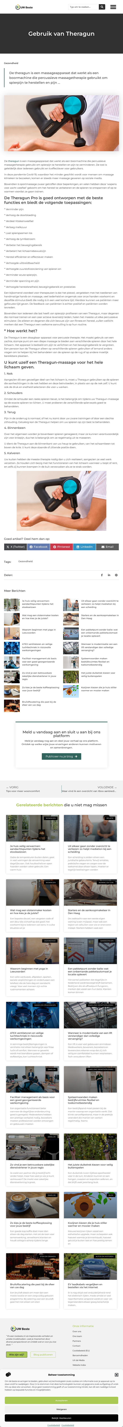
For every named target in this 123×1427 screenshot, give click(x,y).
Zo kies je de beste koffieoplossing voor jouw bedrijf (31, 1224)
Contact (76, 1346)
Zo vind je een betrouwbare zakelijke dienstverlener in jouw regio (39, 676)
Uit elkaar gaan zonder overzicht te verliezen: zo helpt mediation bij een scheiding (100, 604)
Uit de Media (79, 1360)
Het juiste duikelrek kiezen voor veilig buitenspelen (90, 1166)
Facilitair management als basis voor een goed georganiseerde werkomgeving (39, 661)
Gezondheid (11, 63)
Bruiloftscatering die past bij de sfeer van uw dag (32, 1286)
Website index (79, 1365)
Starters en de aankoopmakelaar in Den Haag (89, 912)
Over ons (77, 1331)
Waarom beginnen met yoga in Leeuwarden (29, 970)
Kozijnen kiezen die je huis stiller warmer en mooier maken (87, 1224)
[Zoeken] (102, 7)
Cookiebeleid (53, 1425)
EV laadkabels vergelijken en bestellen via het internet (85, 1286)
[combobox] (83, 7)
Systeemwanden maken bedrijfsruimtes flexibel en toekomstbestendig (95, 661)
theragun (13, 161)
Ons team (77, 1336)
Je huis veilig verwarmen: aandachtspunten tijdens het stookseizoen (37, 604)
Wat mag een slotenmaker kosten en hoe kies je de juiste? (30, 912)
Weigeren (61, 1409)
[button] (116, 1374)
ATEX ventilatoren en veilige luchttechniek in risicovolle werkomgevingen (37, 647)
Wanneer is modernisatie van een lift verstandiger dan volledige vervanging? (99, 647)
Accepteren (61, 1400)
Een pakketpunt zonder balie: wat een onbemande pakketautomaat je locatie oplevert (99, 632)
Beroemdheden (80, 1355)
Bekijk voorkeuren (61, 1418)
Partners (77, 1341)
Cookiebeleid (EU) (81, 1350)
